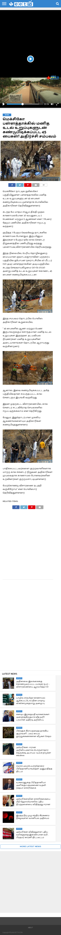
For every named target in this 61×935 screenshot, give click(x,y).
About (30, 927)
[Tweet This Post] (20, 184)
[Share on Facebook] (12, 184)
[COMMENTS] (43, 184)
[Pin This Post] (27, 184)
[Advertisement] (30, 41)
